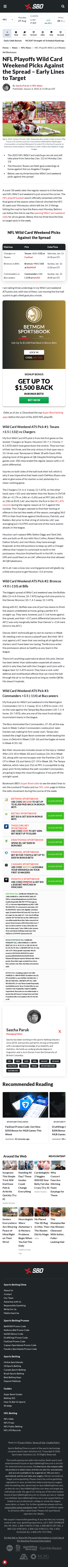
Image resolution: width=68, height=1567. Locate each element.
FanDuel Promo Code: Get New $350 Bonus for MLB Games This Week (23, 1130)
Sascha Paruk (22, 85)
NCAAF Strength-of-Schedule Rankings (44, 40)
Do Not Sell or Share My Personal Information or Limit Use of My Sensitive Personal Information (34, 1539)
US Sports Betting (12, 1366)
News (15, 47)
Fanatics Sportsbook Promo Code (20, 1349)
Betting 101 (9, 1398)
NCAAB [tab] (60, 35)
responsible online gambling (18, 1507)
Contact (8, 1294)
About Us (8, 1290)
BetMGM (31, 267)
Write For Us (10, 1309)
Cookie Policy (53, 1442)
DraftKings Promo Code (16, 1337)
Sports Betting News (17, 1122)
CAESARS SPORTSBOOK (25, 864)
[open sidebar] (5, 6)
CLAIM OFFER (55, 801)
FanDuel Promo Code (14, 1341)
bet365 (36, 277)
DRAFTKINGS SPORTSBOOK (27, 840)
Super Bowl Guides (13, 1394)
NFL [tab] (24, 35)
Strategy (8, 1405)
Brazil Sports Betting (14, 1373)
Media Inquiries (11, 1313)
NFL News (26, 47)
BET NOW (34, 400)
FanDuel (29, 257)
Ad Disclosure (9, 52)
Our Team (8, 1298)
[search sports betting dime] (62, 6)
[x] (60, 1031)
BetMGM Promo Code (15, 1326)
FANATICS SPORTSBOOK (25, 879)
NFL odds (44, 787)
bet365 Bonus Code (13, 1333)
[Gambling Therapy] (30, 1548)
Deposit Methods (12, 1381)
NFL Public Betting (13, 1426)
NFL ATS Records (12, 1430)
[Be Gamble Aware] (51, 1548)
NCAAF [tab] (33, 35)
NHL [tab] (51, 35)
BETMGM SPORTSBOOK (25, 799)
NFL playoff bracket (13, 197)
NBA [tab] (43, 35)
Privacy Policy (25, 1442)
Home (6, 47)
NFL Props (9, 1422)
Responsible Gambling (15, 1305)
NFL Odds (9, 1419)
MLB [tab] (16, 35)
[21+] (9, 1548)
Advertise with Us (12, 1301)
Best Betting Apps (12, 1377)
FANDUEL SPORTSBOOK (25, 852)
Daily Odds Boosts (13, 40)
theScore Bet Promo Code (16, 1330)
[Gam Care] (18, 1548)
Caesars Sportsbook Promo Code (20, 1345)
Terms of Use (39, 1442)
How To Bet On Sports (14, 1402)
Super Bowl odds (30, 783)
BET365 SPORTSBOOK (24, 813)
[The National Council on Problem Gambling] (40, 1556)
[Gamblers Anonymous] (23, 1556)
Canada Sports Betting (15, 1369)
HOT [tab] (8, 35)
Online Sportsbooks (13, 1362)
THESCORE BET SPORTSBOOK (20, 826)
